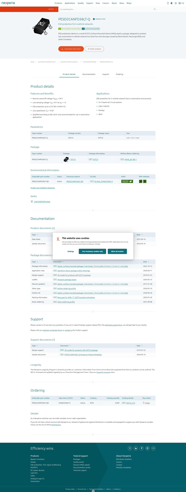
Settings (71, 251)
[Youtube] (153, 448)
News (121, 3)
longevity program (103, 372)
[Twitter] (130, 448)
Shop (98, 3)
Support (89, 3)
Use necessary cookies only (92, 251)
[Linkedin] (136, 448)
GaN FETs (34, 473)
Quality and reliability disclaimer (43, 188)
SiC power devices (37, 470)
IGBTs (33, 476)
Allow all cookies (117, 251)
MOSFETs (34, 467)
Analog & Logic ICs (37, 479)
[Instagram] (147, 448)
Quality (81, 3)
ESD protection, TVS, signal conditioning (46, 465)
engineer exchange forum (52, 330)
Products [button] (58, 3)
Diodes (33, 462)
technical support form (113, 325)
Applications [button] (70, 3)
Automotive (35, 481)
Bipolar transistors (37, 459)
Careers (105, 3)
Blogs (129, 3)
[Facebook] (142, 448)
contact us (69, 330)
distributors (56, 425)
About (114, 3)
